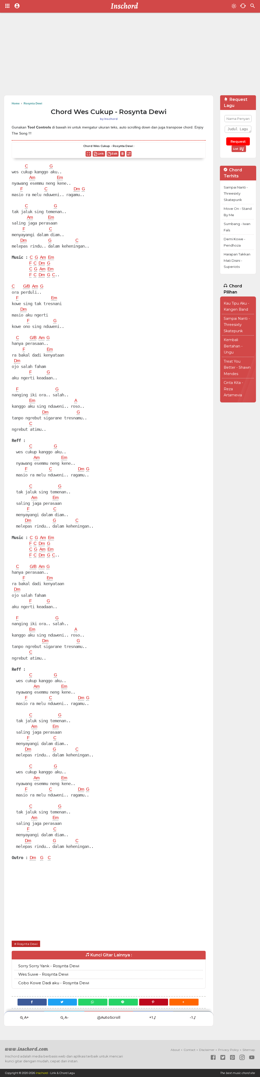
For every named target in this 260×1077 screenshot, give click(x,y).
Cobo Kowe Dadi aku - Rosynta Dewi (53, 982)
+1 (151, 1017)
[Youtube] (252, 1057)
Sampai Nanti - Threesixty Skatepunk (236, 193)
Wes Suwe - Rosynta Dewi (43, 974)
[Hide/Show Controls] (129, 154)
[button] (184, 1002)
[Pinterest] (153, 1002)
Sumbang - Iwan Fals (237, 227)
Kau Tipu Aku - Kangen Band (236, 306)
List (236, 149)
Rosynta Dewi (27, 944)
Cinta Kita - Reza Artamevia (233, 388)
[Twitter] (62, 1002)
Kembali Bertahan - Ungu (233, 346)
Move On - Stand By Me (238, 212)
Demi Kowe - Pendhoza (234, 242)
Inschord (42, 1073)
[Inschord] (125, 6)
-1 (191, 1017)
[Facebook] (32, 1002)
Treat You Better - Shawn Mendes (237, 367)
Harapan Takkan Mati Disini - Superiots (237, 260)
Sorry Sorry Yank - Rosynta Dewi (48, 965)
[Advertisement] (130, 55)
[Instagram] (242, 1057)
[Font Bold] (122, 154)
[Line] (123, 1002)
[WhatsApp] (92, 1002)
